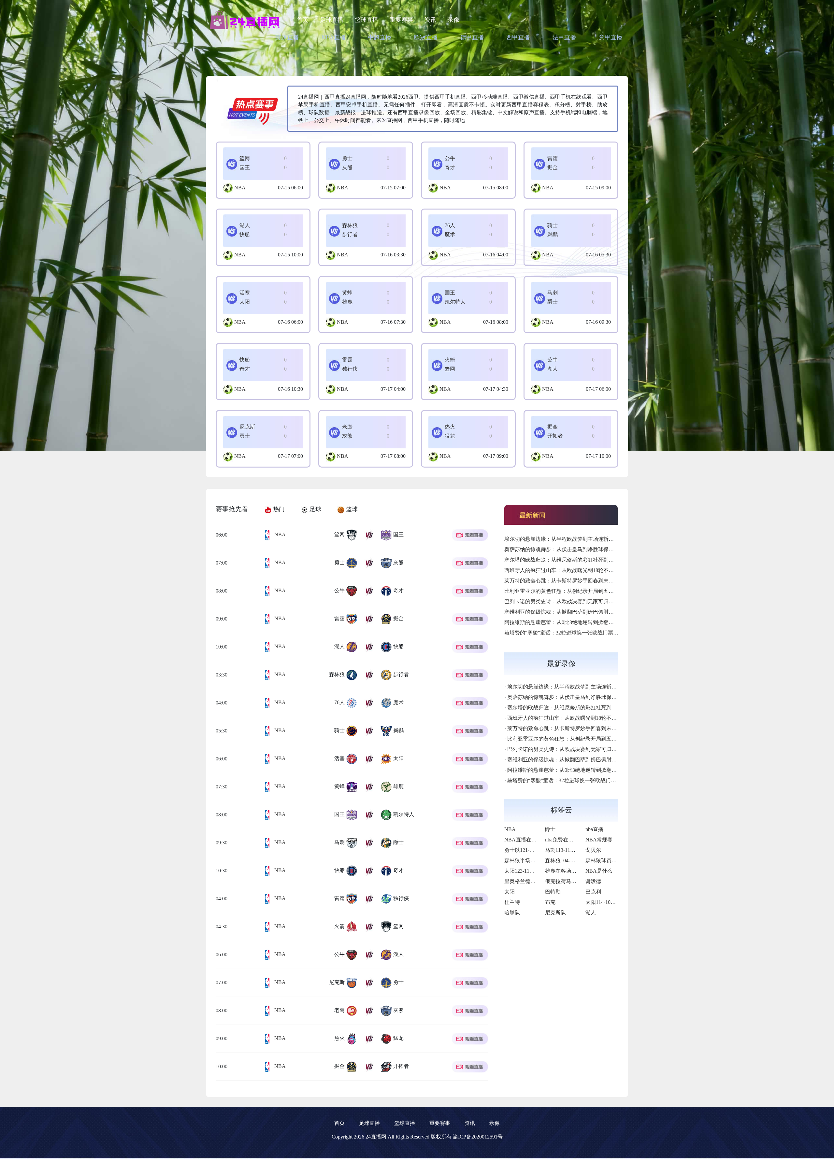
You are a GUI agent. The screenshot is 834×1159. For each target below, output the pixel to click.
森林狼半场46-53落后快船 (533, 860)
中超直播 (379, 37)
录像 (453, 20)
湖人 (590, 912)
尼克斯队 (555, 912)
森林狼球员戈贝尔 (606, 860)
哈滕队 (512, 912)
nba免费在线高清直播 (569, 839)
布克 (550, 902)
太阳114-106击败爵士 (609, 902)
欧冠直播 (426, 37)
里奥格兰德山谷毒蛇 (527, 881)
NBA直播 (334, 37)
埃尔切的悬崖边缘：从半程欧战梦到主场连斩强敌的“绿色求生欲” (579, 539)
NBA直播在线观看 (525, 839)
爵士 (550, 829)
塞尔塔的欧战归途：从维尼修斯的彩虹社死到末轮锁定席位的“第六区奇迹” (590, 560)
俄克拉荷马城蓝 (563, 881)
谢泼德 (593, 881)
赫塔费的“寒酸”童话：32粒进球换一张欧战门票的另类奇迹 (571, 632)
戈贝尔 (593, 850)
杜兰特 (512, 902)
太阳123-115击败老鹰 (528, 871)
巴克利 (593, 891)
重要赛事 (401, 20)
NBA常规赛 (598, 839)
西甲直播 (518, 37)
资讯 (430, 20)
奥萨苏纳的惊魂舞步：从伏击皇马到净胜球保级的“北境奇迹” (574, 549)
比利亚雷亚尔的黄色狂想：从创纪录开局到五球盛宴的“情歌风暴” (579, 591)
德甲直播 (472, 37)
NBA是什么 (598, 871)
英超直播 (287, 37)
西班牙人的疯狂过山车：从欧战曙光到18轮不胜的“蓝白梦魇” (574, 570)
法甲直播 (564, 37)
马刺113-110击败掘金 (569, 850)
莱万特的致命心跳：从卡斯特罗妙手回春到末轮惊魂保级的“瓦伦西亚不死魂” (592, 580)
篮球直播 (366, 20)
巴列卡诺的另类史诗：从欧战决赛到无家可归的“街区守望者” (574, 601)
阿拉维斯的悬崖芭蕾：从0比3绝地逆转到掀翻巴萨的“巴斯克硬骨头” (582, 622)
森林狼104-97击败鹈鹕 (570, 860)
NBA (240, 187)
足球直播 (331, 20)
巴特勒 (553, 891)
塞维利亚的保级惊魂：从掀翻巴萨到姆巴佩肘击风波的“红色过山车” (582, 612)
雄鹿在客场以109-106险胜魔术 (579, 871)
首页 (303, 20)
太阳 (509, 891)
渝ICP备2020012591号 (478, 1136)
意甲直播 (610, 37)
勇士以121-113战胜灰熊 (531, 850)
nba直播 (594, 829)
